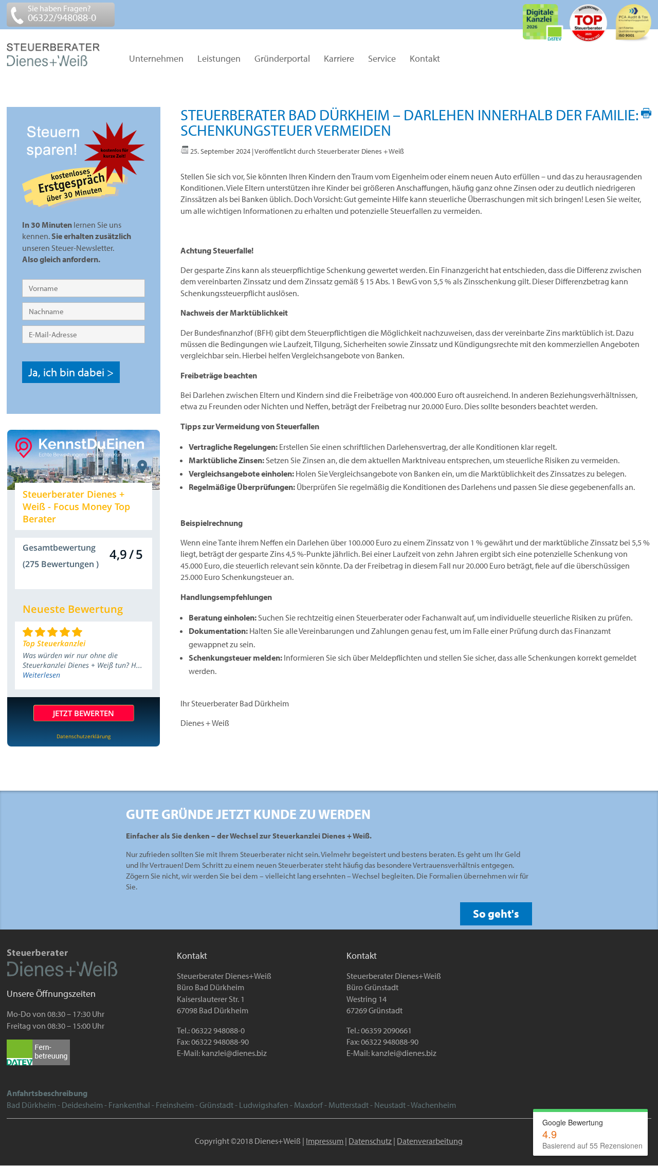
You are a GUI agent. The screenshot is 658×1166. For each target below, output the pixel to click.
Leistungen (219, 59)
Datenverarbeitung (430, 1141)
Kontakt (425, 59)
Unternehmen (156, 59)
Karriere (339, 59)
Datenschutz (370, 1141)
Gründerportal (282, 59)
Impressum (324, 1141)
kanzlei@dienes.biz (234, 1053)
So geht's (496, 913)
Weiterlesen (41, 675)
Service (382, 59)
